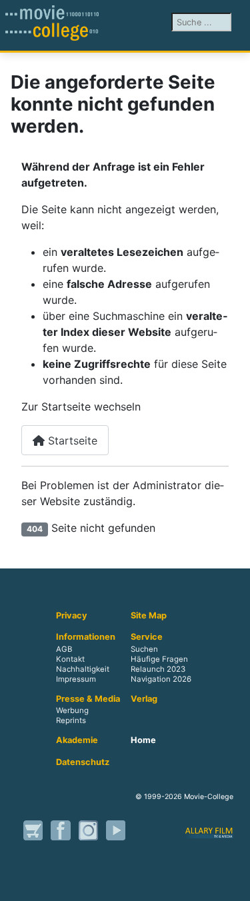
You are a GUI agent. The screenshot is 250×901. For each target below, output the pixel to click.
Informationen (85, 637)
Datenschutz (82, 762)
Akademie (77, 740)
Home (143, 740)
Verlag (144, 699)
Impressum (76, 679)
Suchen (144, 649)
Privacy (71, 615)
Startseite (71, 440)
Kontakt (70, 659)
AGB (64, 649)
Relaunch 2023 (158, 669)
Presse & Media (88, 699)
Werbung (72, 711)
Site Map (149, 615)
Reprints (71, 721)
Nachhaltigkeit (82, 669)
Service (147, 637)
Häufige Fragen (159, 659)
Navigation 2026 (161, 679)
